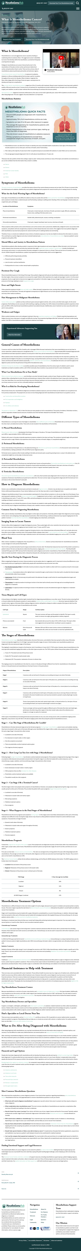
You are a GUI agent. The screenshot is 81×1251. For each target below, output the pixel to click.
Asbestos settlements (11, 1070)
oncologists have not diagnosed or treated (48, 991)
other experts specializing (37, 1005)
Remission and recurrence (57, 1113)
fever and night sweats (26, 289)
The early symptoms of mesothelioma (12, 187)
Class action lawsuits (10, 1076)
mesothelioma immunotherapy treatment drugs (37, 939)
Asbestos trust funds (10, 1073)
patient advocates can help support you (26, 1161)
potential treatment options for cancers (55, 549)
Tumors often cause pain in (9, 302)
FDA (6, 173)
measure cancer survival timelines (23, 851)
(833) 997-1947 (42, 3)
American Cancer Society (12, 170)
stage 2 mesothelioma (17, 757)
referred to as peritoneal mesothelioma (48, 447)
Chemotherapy (6, 928)
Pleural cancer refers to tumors (10, 432)
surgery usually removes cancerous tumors (19, 959)
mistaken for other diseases (29, 771)
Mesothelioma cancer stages (9, 640)
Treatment (33, 1212)
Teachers (7, 402)
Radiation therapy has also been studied (12, 366)
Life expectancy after (7, 92)
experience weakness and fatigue (47, 316)
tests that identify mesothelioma (20, 517)
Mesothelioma (34, 1209)
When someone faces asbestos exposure (12, 376)
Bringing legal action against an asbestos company (15, 1062)
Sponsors (43, 1219)
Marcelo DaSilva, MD (29, 1017)
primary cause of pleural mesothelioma (43, 351)
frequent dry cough (28, 281)
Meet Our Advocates (14, 334)
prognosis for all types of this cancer (18, 844)
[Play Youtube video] (61, 57)
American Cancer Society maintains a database (16, 1157)
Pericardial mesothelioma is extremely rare (62, 463)
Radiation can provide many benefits (61, 951)
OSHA (7, 177)
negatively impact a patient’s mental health (50, 248)
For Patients (44, 1212)
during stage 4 (35, 814)
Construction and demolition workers (15, 396)
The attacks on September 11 (9, 410)
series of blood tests (40, 541)
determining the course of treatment (40, 908)
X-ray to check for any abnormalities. (58, 532)
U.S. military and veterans (12, 405)
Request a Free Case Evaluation (12, 39)
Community (33, 1222)
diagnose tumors (43, 489)
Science (7, 167)
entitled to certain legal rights (65, 1055)
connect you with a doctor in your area (22, 1021)
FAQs (42, 1222)
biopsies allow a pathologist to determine (47, 601)
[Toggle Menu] (77, 8)
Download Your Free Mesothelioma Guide (61, 3)
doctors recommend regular (29, 496)
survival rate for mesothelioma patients (14, 85)
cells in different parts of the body (45, 421)
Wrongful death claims (11, 1086)
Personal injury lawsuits (11, 1079)
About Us (43, 1209)
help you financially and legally (55, 1032)
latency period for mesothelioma (56, 197)
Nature (7, 164)
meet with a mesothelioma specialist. (24, 995)
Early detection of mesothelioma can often (52, 236)
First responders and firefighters (14, 399)
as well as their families (47, 1149)
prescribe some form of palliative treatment (26, 917)
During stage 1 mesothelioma (49, 727)
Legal (31, 1219)
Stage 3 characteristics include (58, 789)
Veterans (32, 1216)
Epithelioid (6, 614)
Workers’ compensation (11, 1082)
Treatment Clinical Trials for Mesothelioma (62, 1123)
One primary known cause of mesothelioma (13, 74)
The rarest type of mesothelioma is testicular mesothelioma (18, 475)
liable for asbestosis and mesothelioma (40, 360)
